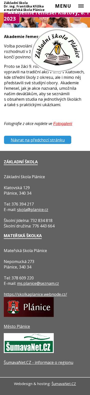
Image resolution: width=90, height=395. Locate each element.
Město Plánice (17, 326)
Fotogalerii (62, 124)
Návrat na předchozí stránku (38, 140)
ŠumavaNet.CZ (64, 383)
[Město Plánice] (29, 315)
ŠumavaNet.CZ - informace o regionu (38, 362)
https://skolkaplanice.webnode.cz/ (35, 294)
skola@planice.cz (32, 209)
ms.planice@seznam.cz (38, 283)
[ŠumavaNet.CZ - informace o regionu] (29, 351)
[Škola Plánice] (57, 72)
